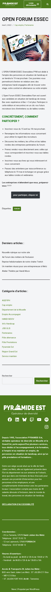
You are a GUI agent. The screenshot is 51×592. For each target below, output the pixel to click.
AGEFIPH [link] (6, 300)
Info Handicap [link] (8, 323)
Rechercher (7, 376)
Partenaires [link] (29, 25)
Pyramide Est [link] (8, 347)
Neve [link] (14, 589)
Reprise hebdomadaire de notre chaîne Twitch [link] (22, 262)
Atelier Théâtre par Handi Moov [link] (16, 271)
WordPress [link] (34, 589)
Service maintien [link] (9, 356)
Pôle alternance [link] (9, 337)
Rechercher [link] (42, 381)
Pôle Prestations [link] (9, 342)
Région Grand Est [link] (9, 351)
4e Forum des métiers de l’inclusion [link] (18, 257)
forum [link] (17, 209)
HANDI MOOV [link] (8, 319)
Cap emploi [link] (19, 25)
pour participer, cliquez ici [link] (25, 195)
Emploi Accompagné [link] (11, 314)
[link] (11, 4)
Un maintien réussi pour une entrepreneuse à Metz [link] (24, 266)
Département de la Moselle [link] (14, 310)
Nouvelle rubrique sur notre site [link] (16, 252)
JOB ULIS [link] (6, 328)
